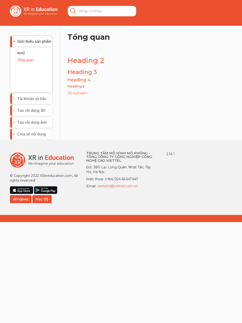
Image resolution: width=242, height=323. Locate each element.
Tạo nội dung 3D (31, 111)
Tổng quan (25, 60)
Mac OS (41, 199)
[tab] (31, 41)
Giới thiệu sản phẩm (34, 41)
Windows (20, 199)
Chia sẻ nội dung (31, 134)
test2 (21, 53)
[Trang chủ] (33, 11)
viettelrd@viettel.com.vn (117, 186)
